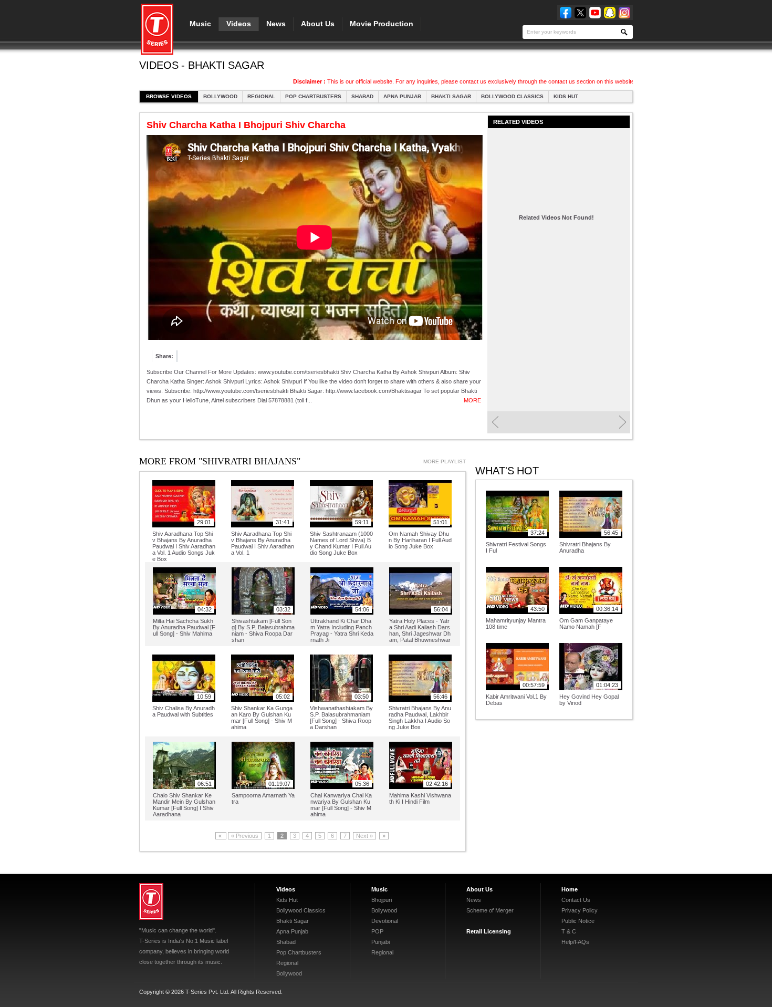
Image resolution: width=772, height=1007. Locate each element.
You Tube (595, 12)
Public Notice (577, 921)
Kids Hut (566, 96)
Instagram (624, 12)
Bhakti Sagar (451, 96)
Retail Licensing (488, 931)
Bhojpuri (381, 900)
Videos (238, 23)
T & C (568, 931)
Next (622, 422)
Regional (261, 96)
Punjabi (380, 942)
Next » (364, 836)
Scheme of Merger (490, 910)
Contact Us (575, 900)
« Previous (244, 836)
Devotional (384, 921)
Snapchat (609, 12)
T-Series (151, 901)
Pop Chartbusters (313, 96)
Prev (495, 422)
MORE (472, 400)
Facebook (565, 12)
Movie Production (381, 23)
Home (569, 889)
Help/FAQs (575, 942)
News (276, 23)
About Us (318, 23)
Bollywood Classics (512, 96)
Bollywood (220, 96)
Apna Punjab (402, 96)
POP (377, 931)
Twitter (580, 12)
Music (200, 23)
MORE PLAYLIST (444, 461)
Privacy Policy (579, 910)
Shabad (362, 96)
